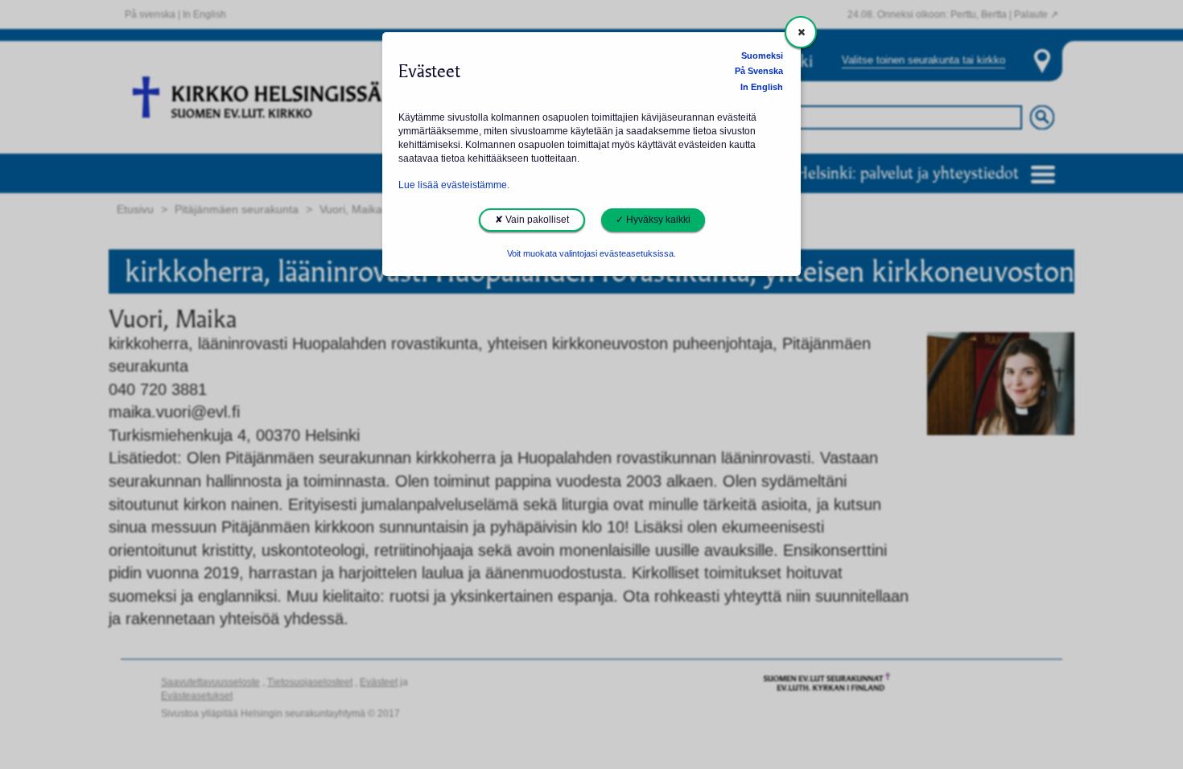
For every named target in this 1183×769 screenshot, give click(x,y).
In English (761, 87)
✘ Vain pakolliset (532, 219)
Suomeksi (762, 55)
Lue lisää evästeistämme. (453, 185)
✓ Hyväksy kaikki (653, 219)
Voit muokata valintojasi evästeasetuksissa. (591, 253)
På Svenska (759, 71)
